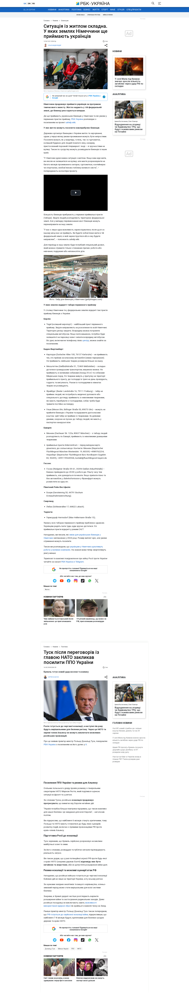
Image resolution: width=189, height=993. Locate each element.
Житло (47, 589)
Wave (112, 9)
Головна (47, 20)
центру (85, 340)
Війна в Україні (108, 15)
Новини (52, 9)
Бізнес (87, 9)
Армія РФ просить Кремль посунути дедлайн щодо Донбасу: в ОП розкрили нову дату (128, 749)
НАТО (79, 949)
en (29, 3)
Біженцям (64, 20)
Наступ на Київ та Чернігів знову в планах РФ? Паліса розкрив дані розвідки (127, 759)
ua (25, 3)
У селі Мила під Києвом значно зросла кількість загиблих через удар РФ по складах (129, 82)
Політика (76, 9)
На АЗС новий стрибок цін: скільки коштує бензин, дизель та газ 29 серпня (127, 730)
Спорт (105, 9)
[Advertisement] (76, 763)
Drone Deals (80, 15)
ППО (72, 949)
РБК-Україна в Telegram (72, 561)
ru (33, 3)
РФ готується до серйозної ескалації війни (67, 914)
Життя (96, 9)
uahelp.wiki (70, 122)
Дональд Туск (50, 949)
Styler (120, 9)
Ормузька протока (93, 15)
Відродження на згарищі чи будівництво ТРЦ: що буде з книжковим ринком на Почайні (129, 128)
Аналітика (63, 9)
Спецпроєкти (134, 9)
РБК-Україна (77, 119)
